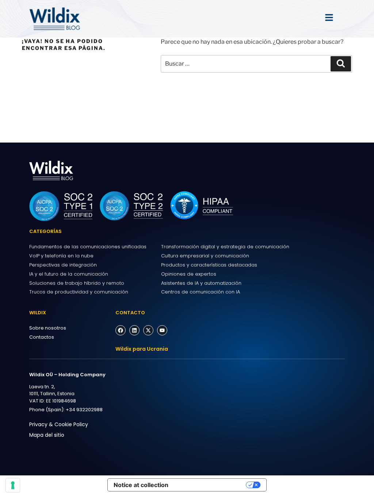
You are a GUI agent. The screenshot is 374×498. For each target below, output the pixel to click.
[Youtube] (162, 330)
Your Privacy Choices (210, 485)
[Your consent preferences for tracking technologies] (13, 485)
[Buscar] (341, 63)
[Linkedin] (134, 330)
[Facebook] (120, 330)
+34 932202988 (84, 409)
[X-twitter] (148, 330)
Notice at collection (141, 485)
